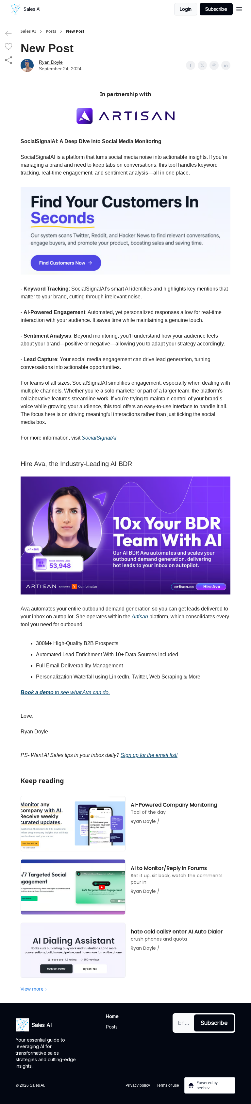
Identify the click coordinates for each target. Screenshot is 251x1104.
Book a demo (37, 692)
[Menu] (239, 8)
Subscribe (216, 9)
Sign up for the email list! (149, 755)
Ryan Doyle (51, 62)
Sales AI (28, 31)
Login (186, 9)
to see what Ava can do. (82, 692)
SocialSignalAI (99, 438)
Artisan (140, 616)
